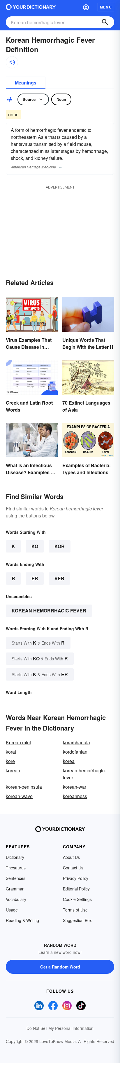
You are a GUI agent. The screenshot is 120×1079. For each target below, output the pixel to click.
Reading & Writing (22, 920)
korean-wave (19, 796)
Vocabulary (16, 899)
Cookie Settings (77, 899)
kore (10, 761)
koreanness (75, 796)
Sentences (15, 878)
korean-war (74, 786)
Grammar (15, 889)
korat (11, 751)
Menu (106, 7)
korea (69, 761)
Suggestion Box (77, 920)
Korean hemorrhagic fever (49, 610)
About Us (71, 857)
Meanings (25, 82)
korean (13, 770)
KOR (59, 546)
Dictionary (15, 857)
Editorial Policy (76, 889)
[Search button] (105, 22)
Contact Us (73, 868)
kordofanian (75, 751)
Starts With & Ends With (38, 642)
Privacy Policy (75, 878)
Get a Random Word (60, 967)
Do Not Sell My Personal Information (60, 1028)
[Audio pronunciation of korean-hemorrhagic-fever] (12, 62)
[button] (85, 7)
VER (59, 578)
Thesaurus (16, 868)
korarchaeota (76, 742)
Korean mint (18, 742)
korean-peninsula (24, 786)
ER (34, 578)
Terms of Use (75, 910)
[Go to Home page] (31, 7)
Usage (12, 910)
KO (34, 546)
